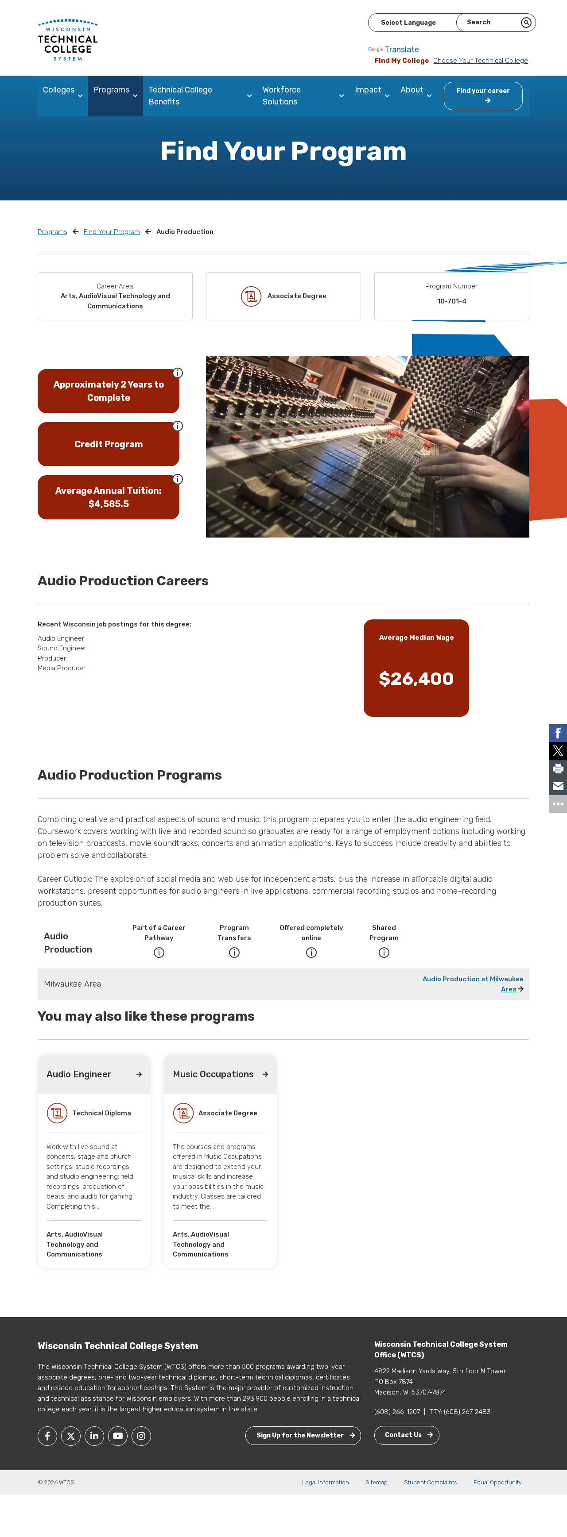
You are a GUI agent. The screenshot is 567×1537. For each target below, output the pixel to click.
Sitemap (376, 1482)
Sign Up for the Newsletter (300, 1435)
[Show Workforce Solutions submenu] (344, 96)
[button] (177, 372)
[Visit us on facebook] (47, 1436)
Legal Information (325, 1482)
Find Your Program (112, 232)
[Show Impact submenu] (389, 96)
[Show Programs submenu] (137, 96)
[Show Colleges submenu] (82, 96)
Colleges (58, 90)
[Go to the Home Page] (68, 39)
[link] (558, 733)
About (411, 90)
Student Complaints (430, 1482)
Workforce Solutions (282, 96)
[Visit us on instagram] (141, 1436)
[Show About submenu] (431, 96)
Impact (368, 90)
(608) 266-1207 (397, 1412)
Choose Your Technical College (480, 61)
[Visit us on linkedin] (94, 1436)
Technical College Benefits (180, 96)
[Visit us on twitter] (71, 1436)
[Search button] (526, 22)
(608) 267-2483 (467, 1412)
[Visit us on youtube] (118, 1436)
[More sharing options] (558, 804)
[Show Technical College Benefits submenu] (251, 96)
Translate (401, 49)
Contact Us (404, 1435)
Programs (111, 90)
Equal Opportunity (498, 1482)
